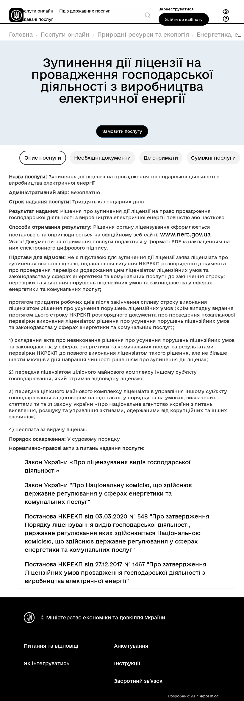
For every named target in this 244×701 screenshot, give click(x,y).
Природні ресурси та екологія (143, 34)
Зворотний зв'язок (138, 681)
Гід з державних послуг (84, 11)
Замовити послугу (122, 131)
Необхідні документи (102, 158)
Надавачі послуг (35, 19)
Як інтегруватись (46, 663)
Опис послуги (42, 158)
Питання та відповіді (51, 646)
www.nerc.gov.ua (185, 234)
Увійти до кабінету (184, 19)
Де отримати (161, 158)
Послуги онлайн (35, 11)
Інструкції (127, 663)
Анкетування (131, 646)
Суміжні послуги (213, 158)
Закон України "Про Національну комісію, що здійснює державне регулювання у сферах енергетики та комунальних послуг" (108, 493)
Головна (21, 34)
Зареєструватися (176, 9)
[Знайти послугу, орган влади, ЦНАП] (148, 15)
